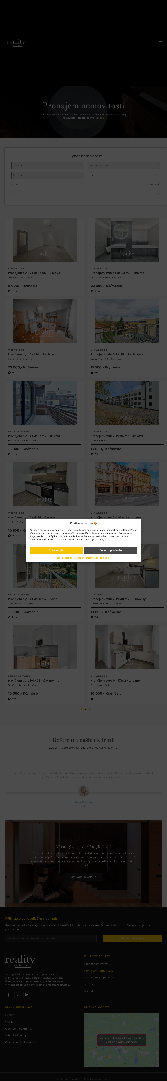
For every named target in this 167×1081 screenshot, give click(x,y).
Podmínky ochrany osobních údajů (91, 557)
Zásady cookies (64, 557)
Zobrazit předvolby (111, 550)
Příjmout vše (56, 550)
